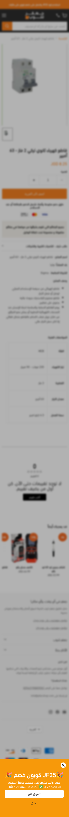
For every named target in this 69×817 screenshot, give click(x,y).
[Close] (63, 765)
